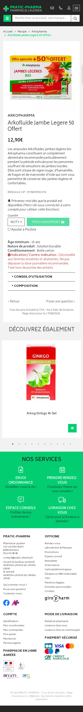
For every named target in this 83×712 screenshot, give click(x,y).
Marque (22, 32)
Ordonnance (52, 565)
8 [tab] (57, 444)
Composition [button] (26, 286)
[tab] (41, 277)
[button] (16, 222)
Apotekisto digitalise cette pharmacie (54, 698)
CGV (47, 578)
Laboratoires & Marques (58, 548)
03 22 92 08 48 (10, 553)
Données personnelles (58, 587)
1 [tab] (13, 444)
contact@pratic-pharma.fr (18, 558)
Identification (10, 622)
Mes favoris (9, 639)
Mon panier (9, 635)
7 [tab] (51, 444)
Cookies (49, 591)
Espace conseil (53, 557)
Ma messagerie (12, 643)
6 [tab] (45, 444)
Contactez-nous (12, 594)
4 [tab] (32, 444)
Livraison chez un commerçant (62, 630)
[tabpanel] (41, 389)
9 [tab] (64, 444)
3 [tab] (25, 444)
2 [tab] (19, 444)
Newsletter (51, 561)
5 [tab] (38, 444)
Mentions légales (54, 583)
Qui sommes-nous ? (15, 585)
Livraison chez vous (56, 626)
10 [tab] (70, 444)
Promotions (52, 552)
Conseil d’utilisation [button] (33, 277)
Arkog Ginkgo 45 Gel (42, 413)
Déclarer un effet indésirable (61, 574)
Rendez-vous (52, 544)
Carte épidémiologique (58, 570)
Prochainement (46, 222)
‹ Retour (14, 301)
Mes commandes (13, 630)
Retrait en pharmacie (56, 622)
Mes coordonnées (13, 626)
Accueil (8, 32)
